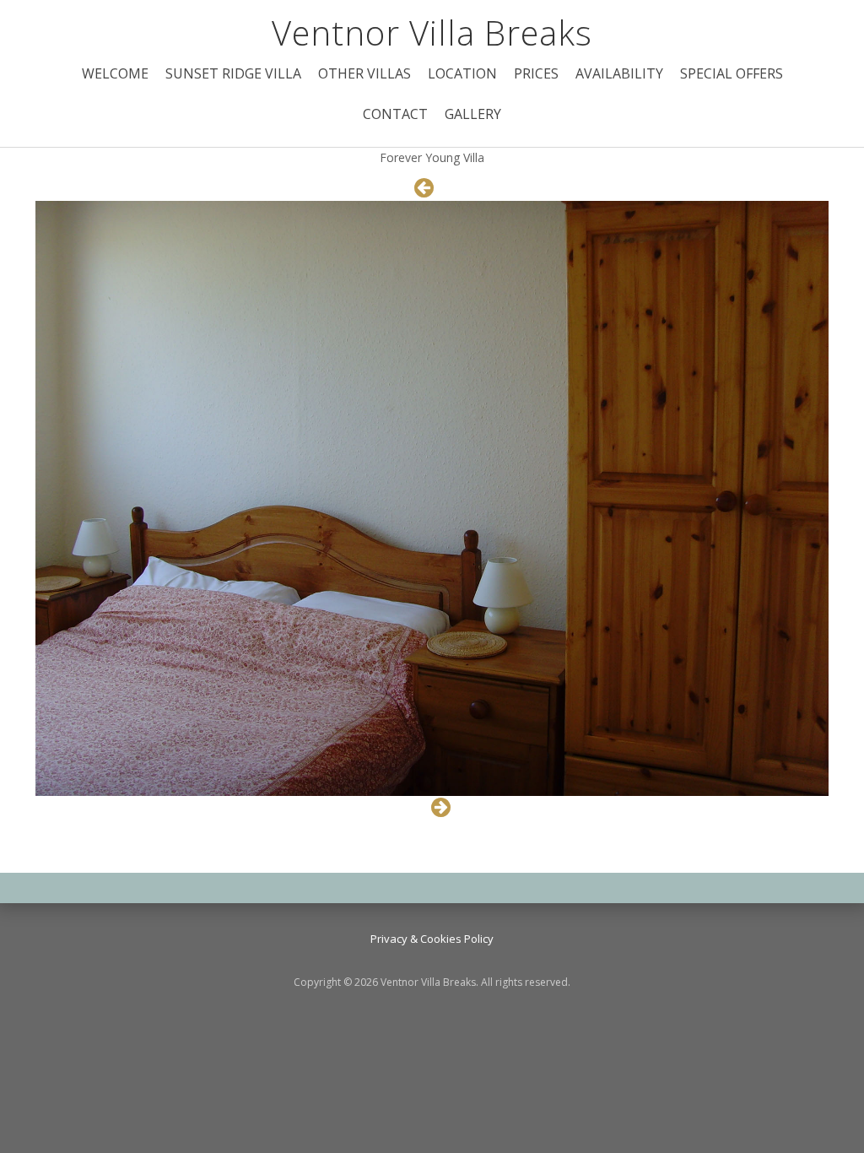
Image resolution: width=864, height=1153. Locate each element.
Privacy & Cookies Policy (432, 938)
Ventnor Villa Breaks (432, 32)
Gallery (473, 114)
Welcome (115, 73)
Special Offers (731, 73)
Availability (619, 73)
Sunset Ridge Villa (233, 73)
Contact (395, 114)
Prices (536, 73)
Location (462, 73)
